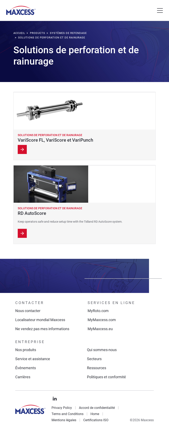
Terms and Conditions (67, 414)
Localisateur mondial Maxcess (40, 320)
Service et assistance (32, 359)
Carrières (22, 377)
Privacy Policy (62, 408)
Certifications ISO (95, 420)
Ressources (96, 368)
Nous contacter (27, 311)
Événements (25, 368)
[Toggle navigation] (160, 10)
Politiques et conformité (106, 377)
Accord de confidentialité (97, 408)
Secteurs (94, 359)
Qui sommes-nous (102, 350)
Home (94, 414)
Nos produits (25, 350)
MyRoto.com (98, 311)
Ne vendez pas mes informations (42, 329)
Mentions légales (64, 420)
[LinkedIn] (55, 399)
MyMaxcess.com (102, 320)
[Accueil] (20, 10)
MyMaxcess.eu (100, 329)
